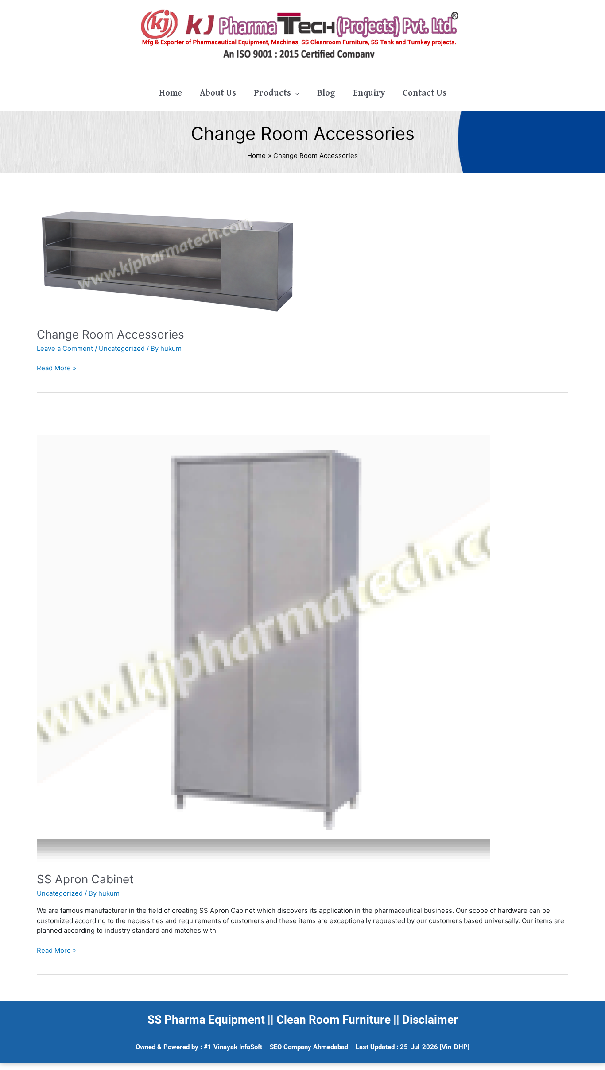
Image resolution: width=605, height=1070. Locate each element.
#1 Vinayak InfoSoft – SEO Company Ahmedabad (276, 1047)
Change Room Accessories (110, 334)
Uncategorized (122, 348)
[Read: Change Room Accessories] (169, 258)
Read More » (56, 367)
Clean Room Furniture (333, 1019)
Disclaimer (430, 1019)
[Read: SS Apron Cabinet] (263, 635)
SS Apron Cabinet (85, 879)
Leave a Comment (65, 348)
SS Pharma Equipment (206, 1019)
